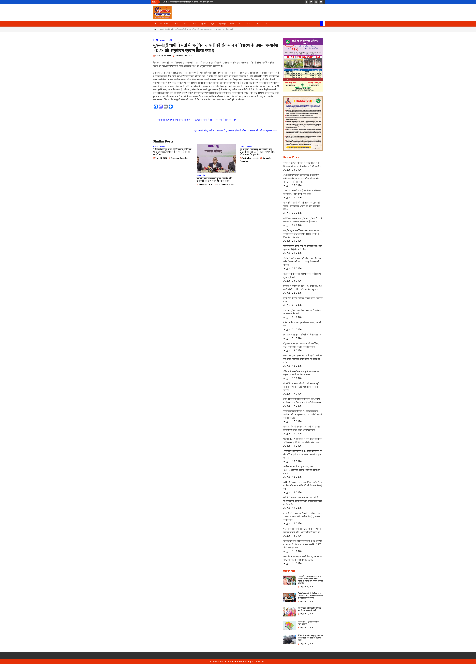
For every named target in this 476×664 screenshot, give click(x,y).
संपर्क (266, 24)
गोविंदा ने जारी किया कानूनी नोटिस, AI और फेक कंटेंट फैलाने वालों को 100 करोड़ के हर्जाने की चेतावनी (302, 261)
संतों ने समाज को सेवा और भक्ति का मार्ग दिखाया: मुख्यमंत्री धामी (309, 609)
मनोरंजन (194, 24)
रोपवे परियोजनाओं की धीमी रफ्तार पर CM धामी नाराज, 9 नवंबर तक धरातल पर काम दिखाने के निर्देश (192, 2)
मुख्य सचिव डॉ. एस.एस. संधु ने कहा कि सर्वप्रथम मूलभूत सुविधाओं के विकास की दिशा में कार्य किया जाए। (195, 119)
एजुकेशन (203, 24)
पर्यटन (232, 24)
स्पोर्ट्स (212, 24)
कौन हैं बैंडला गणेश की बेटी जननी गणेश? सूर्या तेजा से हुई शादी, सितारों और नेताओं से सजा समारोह (301, 387)
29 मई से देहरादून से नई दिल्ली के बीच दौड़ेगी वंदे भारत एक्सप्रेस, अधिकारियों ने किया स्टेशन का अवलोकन (172, 152)
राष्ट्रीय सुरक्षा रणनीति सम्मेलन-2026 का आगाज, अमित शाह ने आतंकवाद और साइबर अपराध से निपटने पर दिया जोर (302, 234)
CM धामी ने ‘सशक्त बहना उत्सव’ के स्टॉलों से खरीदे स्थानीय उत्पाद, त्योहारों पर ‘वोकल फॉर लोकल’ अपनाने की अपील (301, 178)
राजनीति (184, 24)
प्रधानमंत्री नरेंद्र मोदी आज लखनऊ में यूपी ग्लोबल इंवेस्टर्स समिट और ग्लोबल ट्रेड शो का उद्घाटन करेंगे (236, 130)
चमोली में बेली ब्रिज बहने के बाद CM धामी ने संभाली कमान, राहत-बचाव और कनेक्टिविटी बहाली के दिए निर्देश (302, 501)
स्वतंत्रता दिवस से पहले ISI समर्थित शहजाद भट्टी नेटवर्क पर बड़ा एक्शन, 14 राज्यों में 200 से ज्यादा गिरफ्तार (302, 414)
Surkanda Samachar (183, 56)
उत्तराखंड (175, 24)
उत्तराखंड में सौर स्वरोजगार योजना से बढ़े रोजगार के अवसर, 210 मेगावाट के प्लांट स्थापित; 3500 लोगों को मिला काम (302, 544)
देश (155, 24)
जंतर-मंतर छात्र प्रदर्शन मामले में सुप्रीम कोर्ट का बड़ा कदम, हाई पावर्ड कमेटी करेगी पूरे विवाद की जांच (302, 359)
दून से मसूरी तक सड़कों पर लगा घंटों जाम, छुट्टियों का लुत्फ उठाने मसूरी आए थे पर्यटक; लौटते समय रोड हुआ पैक (257, 152)
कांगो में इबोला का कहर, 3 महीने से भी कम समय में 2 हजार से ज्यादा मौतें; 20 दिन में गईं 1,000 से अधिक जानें (302, 516)
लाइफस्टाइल (222, 24)
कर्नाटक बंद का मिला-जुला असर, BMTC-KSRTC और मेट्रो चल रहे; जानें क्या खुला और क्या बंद (301, 470)
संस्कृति (259, 24)
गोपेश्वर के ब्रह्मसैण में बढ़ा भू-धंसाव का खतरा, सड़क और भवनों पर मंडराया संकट (310, 637)
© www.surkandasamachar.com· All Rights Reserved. (238, 661)
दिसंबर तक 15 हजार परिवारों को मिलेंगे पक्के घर (302, 334)
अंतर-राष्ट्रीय (164, 24)
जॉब (239, 24)
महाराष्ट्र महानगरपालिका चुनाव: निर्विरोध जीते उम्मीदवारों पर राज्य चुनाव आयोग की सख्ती (214, 179)
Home (155, 29)
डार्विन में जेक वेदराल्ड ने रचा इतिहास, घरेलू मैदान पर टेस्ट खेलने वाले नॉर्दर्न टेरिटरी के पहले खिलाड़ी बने (303, 485)
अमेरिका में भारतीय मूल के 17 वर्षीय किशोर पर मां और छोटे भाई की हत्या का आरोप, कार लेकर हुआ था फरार (302, 454)
